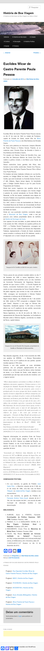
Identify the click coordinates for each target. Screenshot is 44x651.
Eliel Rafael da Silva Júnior (30, 556)
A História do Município (19, 37)
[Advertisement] (23, 633)
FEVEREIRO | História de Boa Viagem (25, 583)
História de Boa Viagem (18, 13)
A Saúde (6, 46)
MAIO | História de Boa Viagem (23, 578)
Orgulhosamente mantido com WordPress (22, 647)
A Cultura (7, 41)
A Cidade (33, 37)
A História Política (29, 41)
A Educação (16, 41)
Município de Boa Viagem (18, 214)
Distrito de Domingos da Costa (15, 219)
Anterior (6, 53)
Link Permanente (13, 558)
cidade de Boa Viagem (23, 491)
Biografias (15, 556)
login (20, 616)
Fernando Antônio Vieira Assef (17, 498)
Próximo (37, 53)
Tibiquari (10, 491)
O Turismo (16, 46)
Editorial (6, 37)
